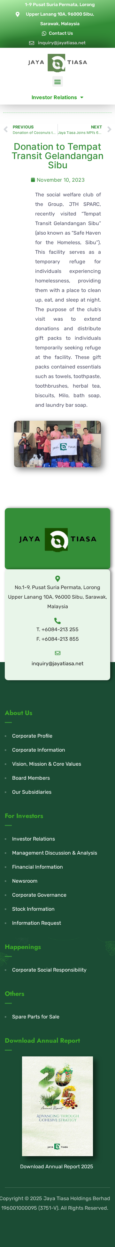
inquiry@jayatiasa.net (57, 663)
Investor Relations (54, 97)
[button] (57, 81)
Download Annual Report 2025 (56, 1166)
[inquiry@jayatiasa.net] (57, 653)
